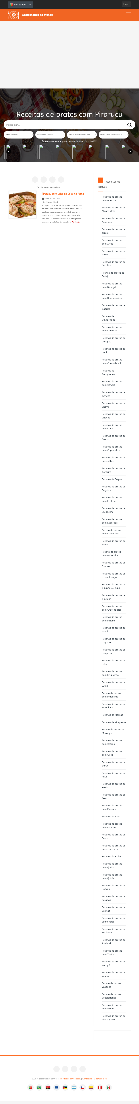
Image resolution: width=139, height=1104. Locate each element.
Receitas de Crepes (112, 479)
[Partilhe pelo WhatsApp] (61, 179)
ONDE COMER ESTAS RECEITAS (111, 135)
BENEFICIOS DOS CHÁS (45, 135)
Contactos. (87, 1078)
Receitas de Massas (112, 714)
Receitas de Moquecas (114, 722)
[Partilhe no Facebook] (35, 179)
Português (19, 4)
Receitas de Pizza (111, 816)
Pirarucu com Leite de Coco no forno (63, 193)
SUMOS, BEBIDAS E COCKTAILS (79, 135)
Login (126, 4)
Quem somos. (100, 1078)
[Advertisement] (69, 41)
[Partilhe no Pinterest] (44, 179)
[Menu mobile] (128, 15)
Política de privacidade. (70, 1078)
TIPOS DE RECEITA (11, 135)
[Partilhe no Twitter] (52, 179)
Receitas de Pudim (111, 856)
